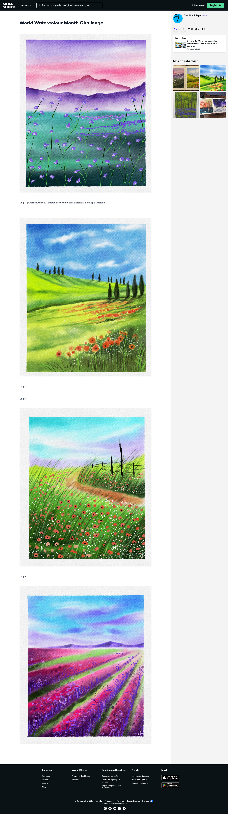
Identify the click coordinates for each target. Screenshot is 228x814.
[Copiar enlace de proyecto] (183, 29)
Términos (120, 801)
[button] (30, 5)
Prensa (45, 783)
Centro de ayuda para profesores (111, 781)
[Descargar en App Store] (173, 778)
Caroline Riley (192, 15)
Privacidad (109, 801)
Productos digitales (139, 780)
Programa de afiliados (81, 776)
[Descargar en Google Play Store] (173, 785)
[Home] (9, 5)
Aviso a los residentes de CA (115, 804)
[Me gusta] (175, 29)
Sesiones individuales (140, 783)
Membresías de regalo (140, 776)
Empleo (45, 780)
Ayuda (99, 801)
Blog (44, 787)
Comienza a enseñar (110, 776)
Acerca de (46, 776)
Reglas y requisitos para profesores (111, 787)
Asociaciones (77, 780)
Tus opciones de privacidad (138, 801)
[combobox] (69, 5)
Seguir (204, 15)
